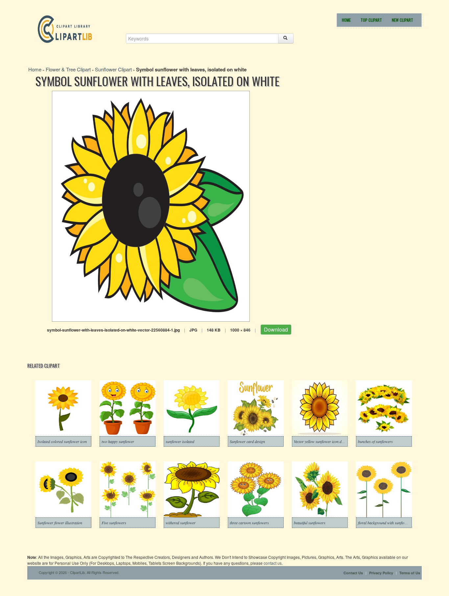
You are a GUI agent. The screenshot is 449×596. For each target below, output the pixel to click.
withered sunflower (181, 522)
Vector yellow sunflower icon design (322, 441)
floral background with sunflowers (385, 522)
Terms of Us (409, 572)
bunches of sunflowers (375, 441)
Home (346, 20)
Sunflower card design (247, 441)
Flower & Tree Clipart (68, 69)
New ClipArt (402, 20)
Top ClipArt (371, 20)
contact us (273, 563)
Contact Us (353, 572)
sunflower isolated (180, 441)
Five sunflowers (114, 522)
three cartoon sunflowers (249, 522)
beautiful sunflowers (309, 522)
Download (276, 329)
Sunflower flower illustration (59, 522)
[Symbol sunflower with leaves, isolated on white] (151, 205)
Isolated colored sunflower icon (62, 441)
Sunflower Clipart (113, 69)
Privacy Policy (381, 572)
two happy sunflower (118, 441)
